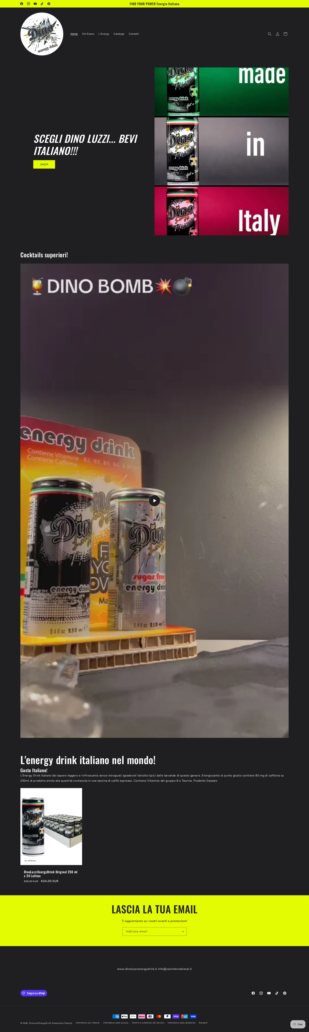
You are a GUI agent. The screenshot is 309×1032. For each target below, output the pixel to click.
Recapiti (203, 1023)
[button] (270, 34)
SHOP (44, 164)
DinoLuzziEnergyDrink (40, 1023)
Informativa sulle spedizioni (182, 1023)
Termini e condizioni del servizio (148, 1023)
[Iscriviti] (183, 931)
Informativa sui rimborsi (88, 1023)
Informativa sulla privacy (116, 1023)
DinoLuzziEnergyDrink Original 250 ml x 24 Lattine (51, 874)
